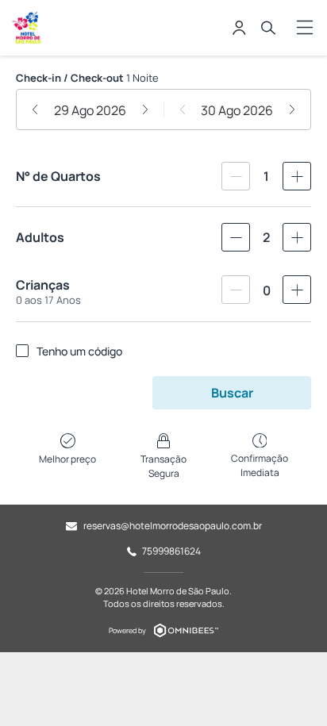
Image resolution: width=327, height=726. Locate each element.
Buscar (232, 392)
